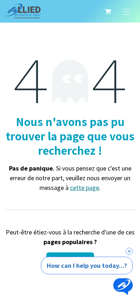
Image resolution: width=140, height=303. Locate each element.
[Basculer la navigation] (126, 11)
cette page (84, 187)
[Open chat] (123, 286)
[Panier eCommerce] (108, 11)
